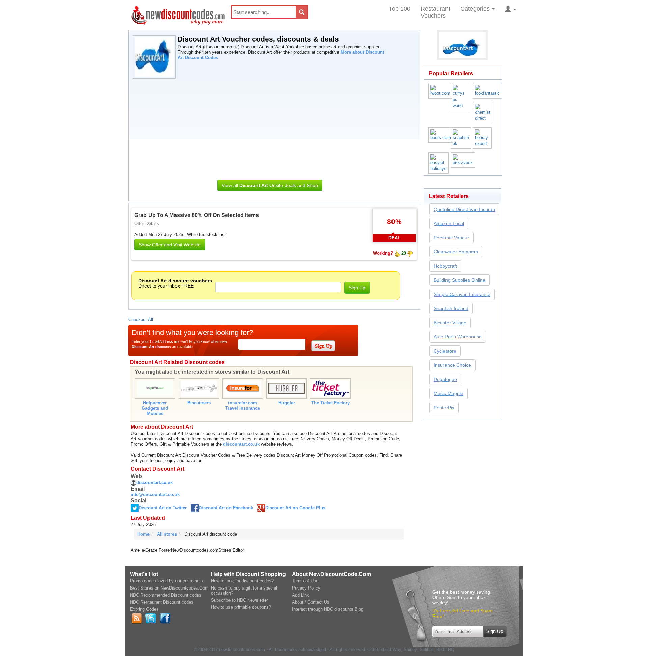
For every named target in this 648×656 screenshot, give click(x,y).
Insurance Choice (452, 365)
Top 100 (399, 8)
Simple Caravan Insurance (462, 294)
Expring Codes (144, 609)
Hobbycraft (445, 266)
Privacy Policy (306, 588)
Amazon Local (449, 223)
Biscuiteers (199, 402)
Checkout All (140, 319)
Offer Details (146, 223)
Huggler (286, 402)
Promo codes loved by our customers (166, 580)
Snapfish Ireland (451, 308)
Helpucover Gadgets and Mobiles (155, 408)
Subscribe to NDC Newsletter (239, 600)
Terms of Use (305, 580)
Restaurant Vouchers (435, 12)
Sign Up (357, 287)
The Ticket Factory (330, 402)
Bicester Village (450, 322)
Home (143, 534)
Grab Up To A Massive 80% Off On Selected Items (196, 215)
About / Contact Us (310, 602)
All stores (167, 534)
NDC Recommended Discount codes (165, 595)
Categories (475, 8)
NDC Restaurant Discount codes (161, 602)
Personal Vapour (451, 237)
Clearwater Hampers (456, 251)
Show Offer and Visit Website (170, 244)
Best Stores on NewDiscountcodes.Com (169, 588)
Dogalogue (445, 379)
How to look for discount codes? (242, 580)
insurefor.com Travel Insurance (242, 405)
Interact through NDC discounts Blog (327, 609)
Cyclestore (445, 351)
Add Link (300, 595)
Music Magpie (448, 393)
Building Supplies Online (459, 280)
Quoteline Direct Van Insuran (464, 209)
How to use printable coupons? (241, 607)
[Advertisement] (270, 127)
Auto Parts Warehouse (458, 336)
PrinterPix (444, 407)
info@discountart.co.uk (155, 494)
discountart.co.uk (241, 444)
